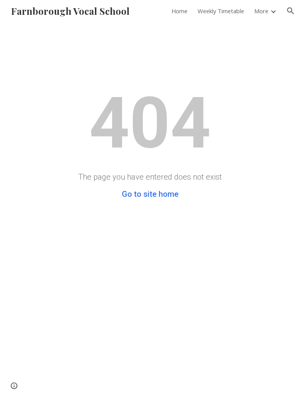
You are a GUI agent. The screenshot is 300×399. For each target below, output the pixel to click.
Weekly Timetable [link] (221, 11)
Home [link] (179, 11)
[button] (290, 11)
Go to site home (150, 194)
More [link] (261, 11)
